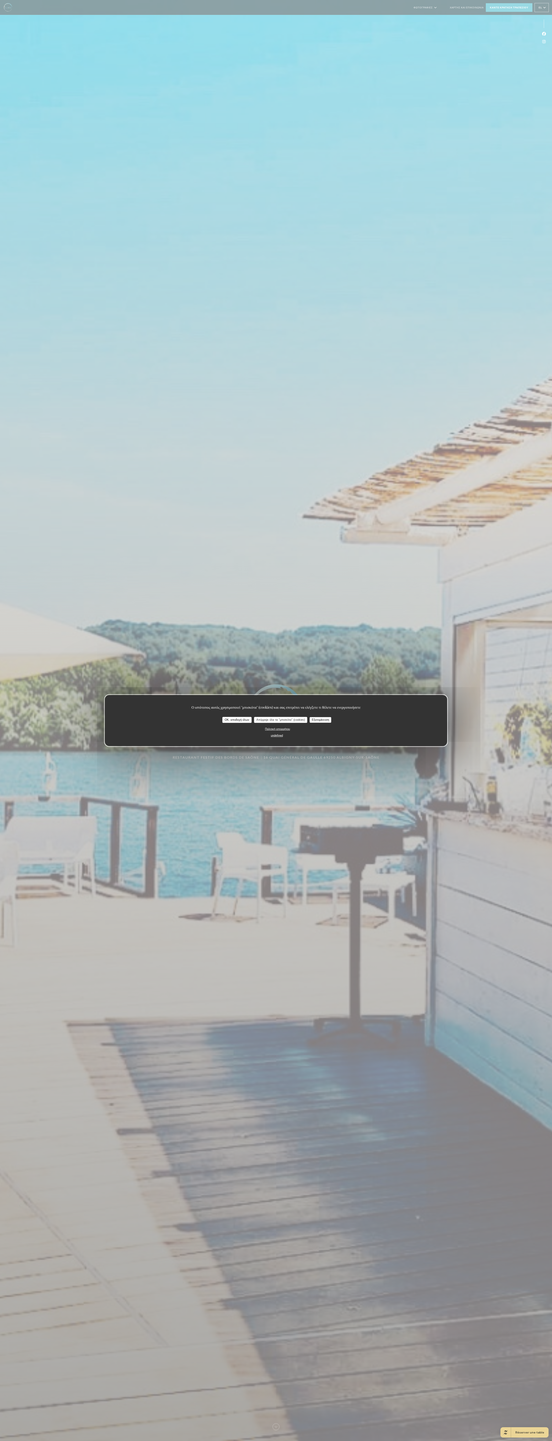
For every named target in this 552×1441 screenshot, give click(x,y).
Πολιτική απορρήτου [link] (277, 729)
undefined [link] (277, 735)
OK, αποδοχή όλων (237, 719)
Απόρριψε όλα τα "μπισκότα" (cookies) (280, 719)
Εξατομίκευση (320, 719)
